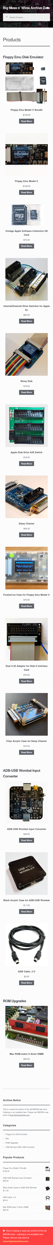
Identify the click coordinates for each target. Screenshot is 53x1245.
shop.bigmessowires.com (20, 1115)
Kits (7, 1138)
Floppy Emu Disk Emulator (16, 1134)
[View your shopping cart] (47, 8)
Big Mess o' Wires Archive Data (26, 7)
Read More (26, 121)
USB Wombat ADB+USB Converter (20, 1147)
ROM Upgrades (12, 1142)
